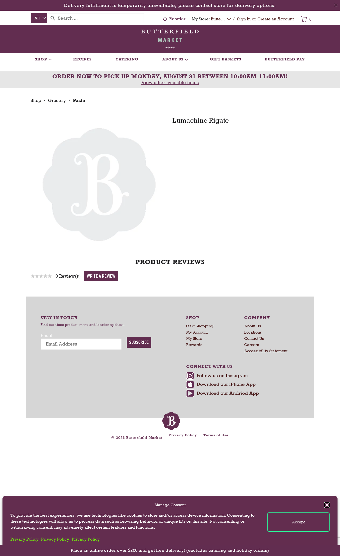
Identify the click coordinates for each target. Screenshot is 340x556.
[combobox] (39, 18)
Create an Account (275, 19)
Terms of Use (216, 435)
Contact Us (254, 338)
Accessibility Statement (265, 351)
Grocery (57, 100)
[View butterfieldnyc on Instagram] (241, 376)
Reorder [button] (177, 18)
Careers (251, 344)
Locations (253, 332)
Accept (298, 522)
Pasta (79, 100)
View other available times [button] (170, 82)
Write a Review (101, 275)
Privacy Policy (24, 539)
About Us (252, 326)
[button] (327, 505)
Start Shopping (199, 326)
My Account (197, 332)
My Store (194, 338)
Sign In (244, 19)
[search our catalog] (52, 18)
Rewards (194, 344)
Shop (36, 100)
